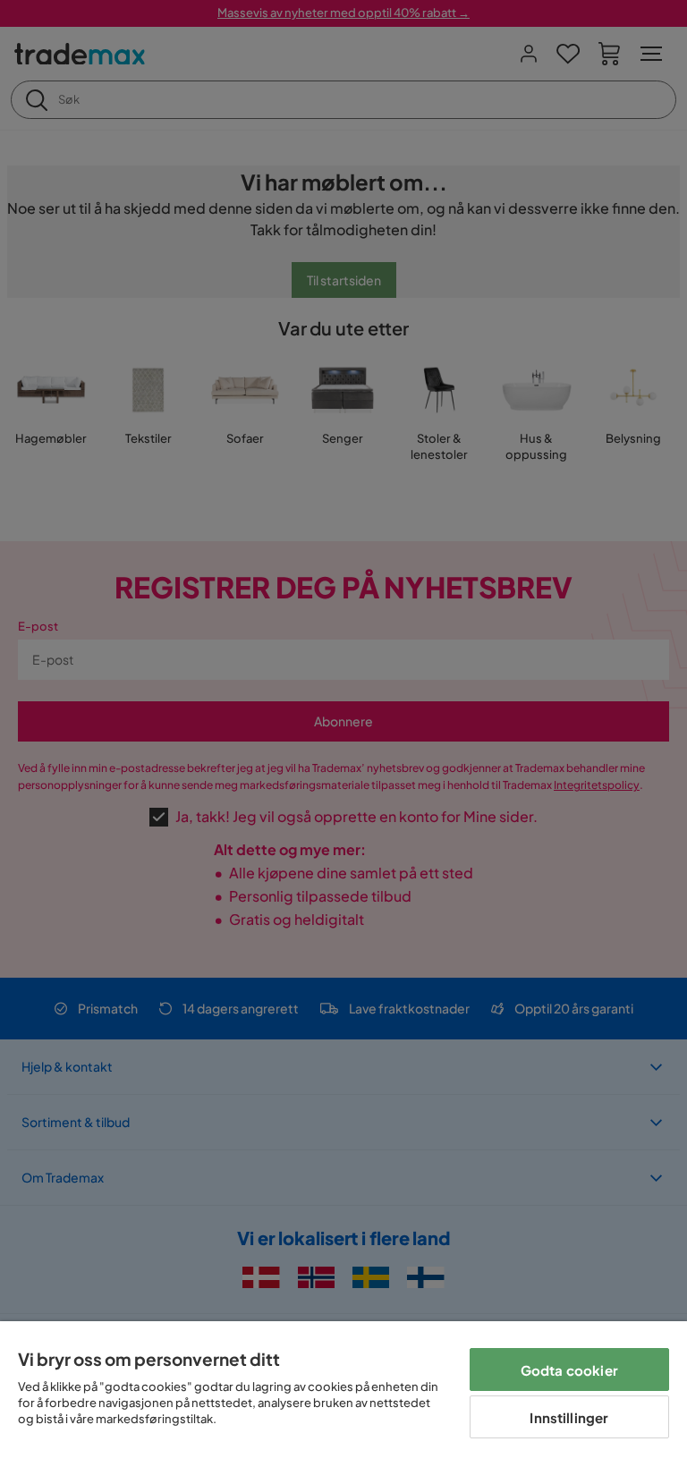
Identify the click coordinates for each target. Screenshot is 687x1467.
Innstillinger (569, 1417)
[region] (343, 1394)
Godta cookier (569, 1369)
